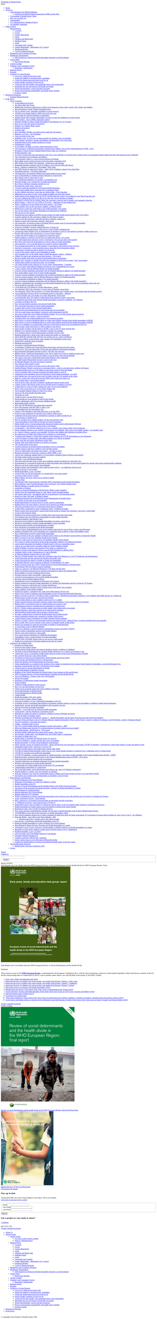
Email (5, 1205)
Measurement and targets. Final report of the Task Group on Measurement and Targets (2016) (39, 990)
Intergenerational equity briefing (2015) (20, 994)
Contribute (5, 1222)
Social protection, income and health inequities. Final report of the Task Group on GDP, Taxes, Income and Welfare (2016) (50, 992)
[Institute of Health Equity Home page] (11, 2)
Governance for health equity (16, 996)
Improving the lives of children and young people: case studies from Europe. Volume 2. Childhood (41, 983)
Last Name (7, 1210)
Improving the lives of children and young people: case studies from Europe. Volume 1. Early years (41, 981)
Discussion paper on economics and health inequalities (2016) (28, 987)
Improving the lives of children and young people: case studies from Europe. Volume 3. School (40, 985)
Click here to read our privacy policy (14, 1200)
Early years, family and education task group (22, 979)
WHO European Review (31, 973)
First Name (7, 1207)
